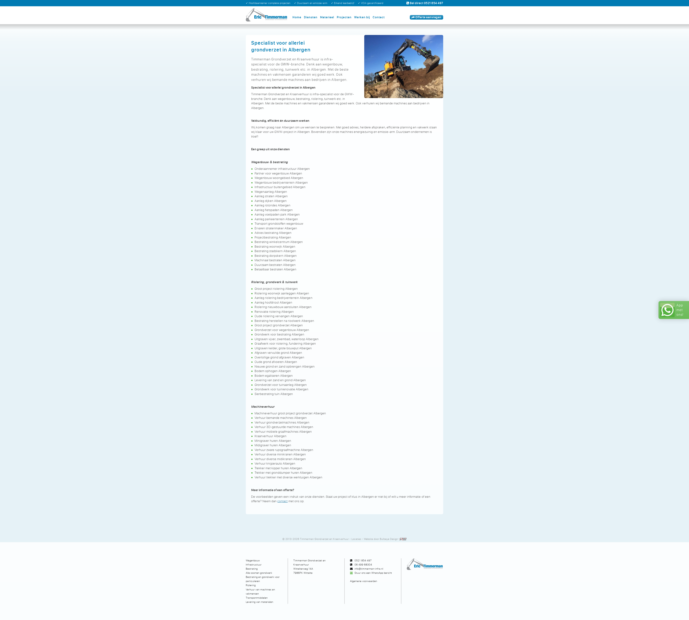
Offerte (428, 17)
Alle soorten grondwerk (259, 572)
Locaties (356, 539)
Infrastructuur (254, 564)
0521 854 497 (363, 560)
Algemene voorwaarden (363, 581)
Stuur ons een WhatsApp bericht (373, 572)
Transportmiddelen (257, 597)
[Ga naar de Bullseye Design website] (403, 539)
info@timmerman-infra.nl (369, 568)
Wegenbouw (253, 560)
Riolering (251, 585)
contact (282, 501)
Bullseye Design (389, 539)
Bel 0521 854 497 (426, 3)
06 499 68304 (363, 564)
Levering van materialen (259, 602)
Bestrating (252, 568)
